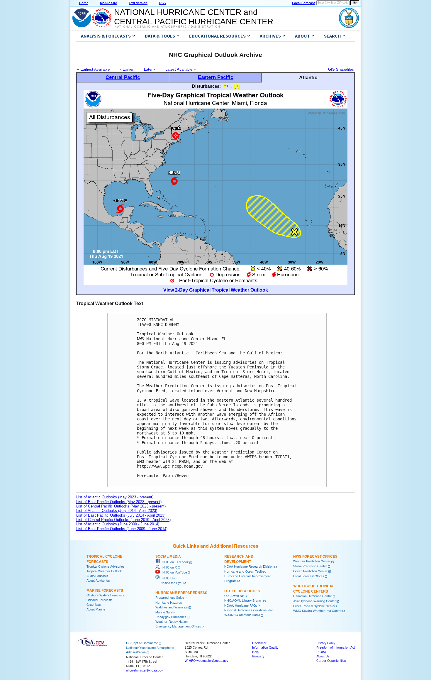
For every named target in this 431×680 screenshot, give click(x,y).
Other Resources (242, 590)
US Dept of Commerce (142, 643)
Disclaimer (259, 643)
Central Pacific (123, 77)
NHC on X (168, 567)
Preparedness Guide (169, 597)
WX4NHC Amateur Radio (242, 615)
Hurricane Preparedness (181, 592)
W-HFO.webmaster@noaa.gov (206, 660)
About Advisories (98, 580)
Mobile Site (108, 3)
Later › (149, 69)
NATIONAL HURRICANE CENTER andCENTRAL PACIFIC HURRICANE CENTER (193, 17)
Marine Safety (165, 612)
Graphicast (93, 604)
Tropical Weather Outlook (104, 571)
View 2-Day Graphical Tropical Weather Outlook (215, 289)
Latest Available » (180, 69)
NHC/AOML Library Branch (243, 600)
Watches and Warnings (171, 607)
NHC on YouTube (173, 572)
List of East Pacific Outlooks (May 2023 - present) (119, 502)
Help (255, 651)
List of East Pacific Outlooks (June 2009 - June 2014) (121, 529)
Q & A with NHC (235, 595)
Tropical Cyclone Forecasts (104, 559)
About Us (322, 656)
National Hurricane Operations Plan (249, 610)
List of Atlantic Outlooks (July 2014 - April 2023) (116, 510)
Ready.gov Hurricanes (170, 617)
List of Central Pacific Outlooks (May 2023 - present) (121, 506)
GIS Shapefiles (341, 69)
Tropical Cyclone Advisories (105, 566)
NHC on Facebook (174, 562)
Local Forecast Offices (308, 576)
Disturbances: (206, 86)
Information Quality (265, 647)
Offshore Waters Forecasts (105, 595)
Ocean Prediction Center (310, 571)
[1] (236, 86)
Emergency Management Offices (178, 626)
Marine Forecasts (104, 590)
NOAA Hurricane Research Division (249, 566)
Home (83, 3)
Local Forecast (303, 3)
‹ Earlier (126, 69)
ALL (227, 86)
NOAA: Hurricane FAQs (240, 605)
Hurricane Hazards (168, 602)
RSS (162, 3)
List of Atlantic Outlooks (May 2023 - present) (114, 497)
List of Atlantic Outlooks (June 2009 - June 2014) (117, 524)
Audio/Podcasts (97, 576)
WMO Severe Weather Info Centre (317, 610)
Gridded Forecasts (99, 600)
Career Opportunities (331, 660)
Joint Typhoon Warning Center (314, 601)
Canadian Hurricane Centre (312, 596)
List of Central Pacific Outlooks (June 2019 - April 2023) (123, 519)
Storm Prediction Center (310, 566)
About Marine (95, 609)
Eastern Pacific (215, 77)
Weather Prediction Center (311, 561)
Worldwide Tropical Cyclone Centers (313, 588)
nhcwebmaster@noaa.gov (144, 670)
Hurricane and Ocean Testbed (245, 571)
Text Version (138, 3)
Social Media (168, 556)
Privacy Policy (325, 643)
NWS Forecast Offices (315, 556)
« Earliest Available (93, 69)
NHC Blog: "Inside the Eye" (169, 580)
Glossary (258, 656)
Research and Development (238, 559)
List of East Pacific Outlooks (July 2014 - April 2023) (120, 515)
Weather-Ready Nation (171, 621)
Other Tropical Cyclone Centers (315, 606)
